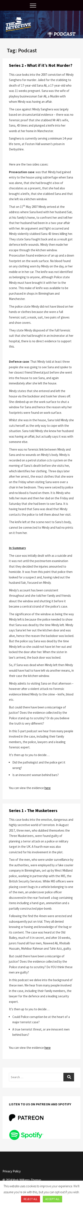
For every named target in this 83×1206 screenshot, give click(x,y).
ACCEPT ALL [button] (52, 1199)
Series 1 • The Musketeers (33, 810)
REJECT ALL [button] (30, 1199)
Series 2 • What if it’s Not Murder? (40, 65)
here (47, 788)
